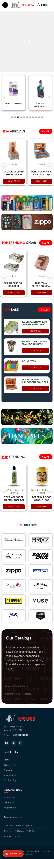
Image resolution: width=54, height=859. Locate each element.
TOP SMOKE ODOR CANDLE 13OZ (41, 499)
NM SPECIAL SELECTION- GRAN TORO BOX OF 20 (41, 286)
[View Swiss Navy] (40, 571)
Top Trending (10, 780)
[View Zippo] (13, 571)
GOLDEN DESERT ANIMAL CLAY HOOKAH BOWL (34, 343)
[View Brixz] (40, 540)
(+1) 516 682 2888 (19, 735)
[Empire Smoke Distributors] (27, 719)
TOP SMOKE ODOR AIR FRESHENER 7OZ (14, 499)
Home (6, 759)
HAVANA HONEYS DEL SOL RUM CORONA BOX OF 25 (35, 381)
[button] (5, 5)
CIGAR (14, 164)
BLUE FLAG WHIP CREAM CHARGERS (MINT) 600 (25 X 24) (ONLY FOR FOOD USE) (35, 323)
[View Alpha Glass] (13, 556)
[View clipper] (13, 601)
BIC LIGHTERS (28, 361)
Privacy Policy (10, 807)
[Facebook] (6, 743)
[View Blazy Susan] (13, 540)
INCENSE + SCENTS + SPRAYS (14, 491)
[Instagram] (13, 743)
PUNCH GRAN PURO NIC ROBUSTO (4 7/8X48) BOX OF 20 (41, 174)
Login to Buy (14, 181)
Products (8, 770)
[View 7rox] (13, 614)
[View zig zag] (40, 586)
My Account (9, 797)
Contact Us (9, 802)
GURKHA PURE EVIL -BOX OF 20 (13, 285)
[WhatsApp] (20, 743)
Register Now (10, 764)
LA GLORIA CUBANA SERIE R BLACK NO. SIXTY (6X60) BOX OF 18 (14, 176)
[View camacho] (40, 616)
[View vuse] (40, 601)
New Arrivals (10, 775)
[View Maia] (13, 585)
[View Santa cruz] (40, 556)
